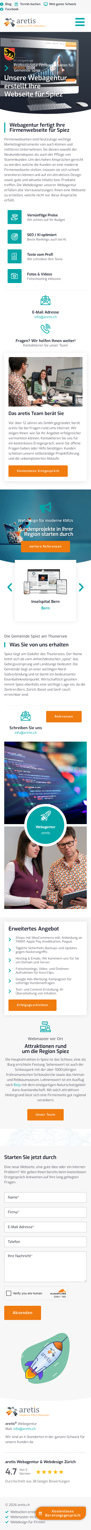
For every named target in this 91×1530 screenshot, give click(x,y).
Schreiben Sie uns (26, 727)
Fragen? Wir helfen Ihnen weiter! (46, 340)
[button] (9, 587)
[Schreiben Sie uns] (25, 716)
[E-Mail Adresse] (45, 300)
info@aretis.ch (45, 317)
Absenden (23, 1312)
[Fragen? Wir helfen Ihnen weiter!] (45, 329)
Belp (17, 1085)
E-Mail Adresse (45, 312)
